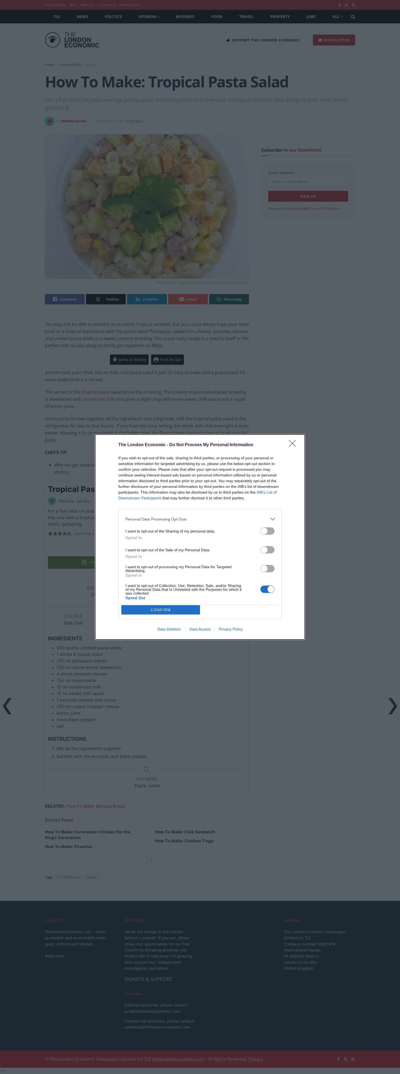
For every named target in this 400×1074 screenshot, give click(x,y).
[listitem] (200, 519)
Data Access (200, 629)
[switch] (267, 531)
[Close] (294, 445)
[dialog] (200, 537)
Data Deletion (169, 629)
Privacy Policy (231, 629)
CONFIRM (161, 610)
